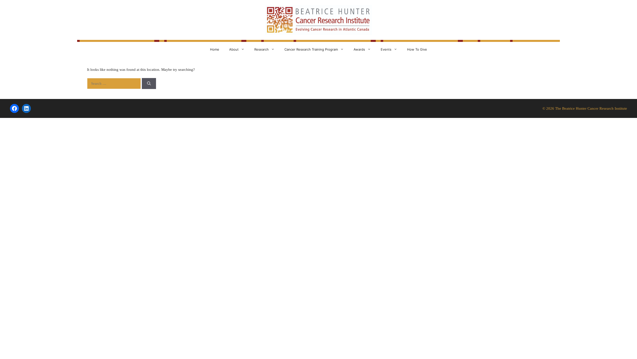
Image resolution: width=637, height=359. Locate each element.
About (234, 49)
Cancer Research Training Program (311, 49)
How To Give (417, 49)
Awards (359, 49)
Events (386, 49)
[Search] (149, 83)
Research (261, 49)
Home (214, 49)
